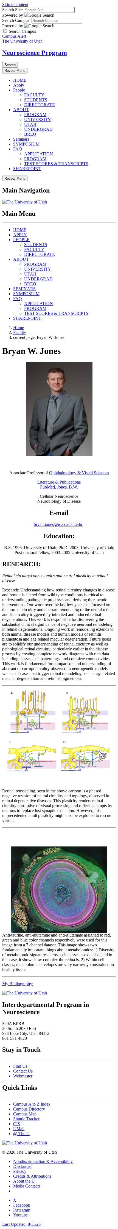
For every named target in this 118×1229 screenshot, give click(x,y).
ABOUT (21, 109)
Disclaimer (22, 1166)
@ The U (21, 1133)
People (19, 90)
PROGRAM (35, 114)
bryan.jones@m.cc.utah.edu (58, 524)
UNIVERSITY (37, 119)
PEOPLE (21, 239)
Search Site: (12, 9)
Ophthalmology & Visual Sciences (79, 472)
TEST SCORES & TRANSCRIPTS (56, 163)
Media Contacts (26, 1186)
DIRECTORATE (39, 104)
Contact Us (23, 1071)
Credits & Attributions (32, 1176)
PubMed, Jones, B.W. (59, 487)
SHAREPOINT (27, 168)
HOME (19, 80)
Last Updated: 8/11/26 (21, 1224)
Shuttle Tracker (26, 1119)
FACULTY (34, 95)
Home (18, 327)
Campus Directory (29, 1109)
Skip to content (15, 4)
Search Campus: (16, 20)
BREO (30, 134)
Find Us (20, 1066)
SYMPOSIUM (26, 144)
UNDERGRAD (38, 129)
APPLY (20, 234)
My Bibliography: (17, 983)
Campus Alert (14, 36)
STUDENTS (35, 99)
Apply (18, 85)
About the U (24, 1181)
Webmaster (22, 1076)
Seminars (21, 139)
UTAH (30, 124)
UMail (18, 1128)
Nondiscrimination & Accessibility (43, 1161)
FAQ (17, 149)
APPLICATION (38, 154)
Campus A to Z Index (31, 1104)
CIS (16, 1123)
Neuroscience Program (34, 52)
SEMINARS (24, 288)
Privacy (19, 1171)
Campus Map (24, 1114)
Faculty (19, 332)
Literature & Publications (59, 482)
